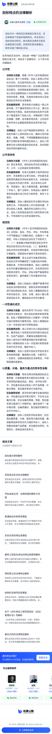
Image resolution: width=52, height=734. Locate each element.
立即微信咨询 (27, 730)
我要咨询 (43, 657)
